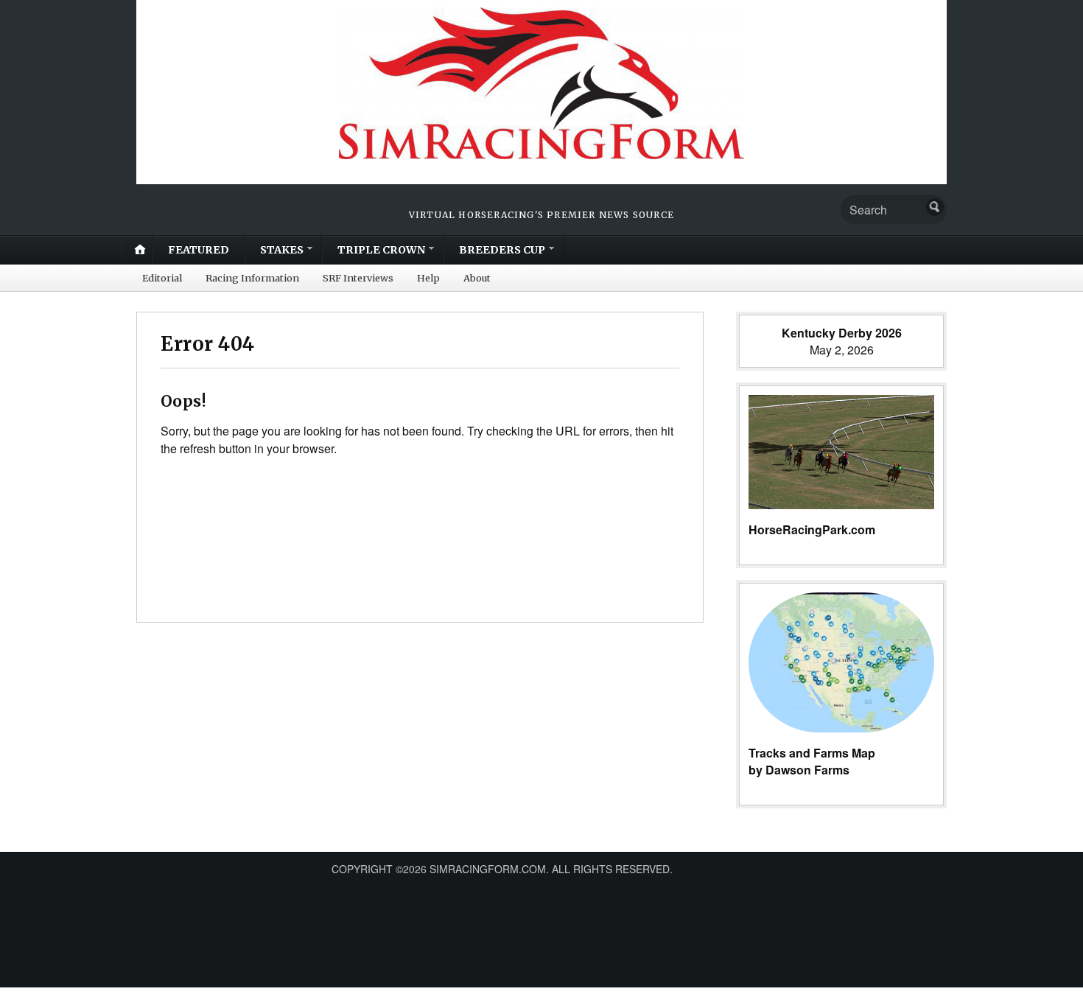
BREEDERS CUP (502, 249)
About (477, 278)
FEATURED (198, 249)
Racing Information (252, 278)
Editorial (162, 278)
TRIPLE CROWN (381, 249)
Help (428, 278)
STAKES (282, 249)
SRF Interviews (358, 278)
